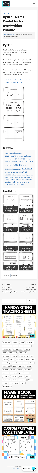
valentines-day (10, 184)
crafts (27, 159)
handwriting (27, 168)
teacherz (8, 466)
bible (21, 346)
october (14, 175)
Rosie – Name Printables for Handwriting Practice (9, 288)
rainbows (13, 179)
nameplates (16, 172)
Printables (6, 13)
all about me (8, 153)
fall (10, 165)
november (8, 175)
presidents (17, 177)
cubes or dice (13, 352)
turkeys (26, 182)
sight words (28, 179)
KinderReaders (16, 363)
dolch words (13, 161)
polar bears (28, 369)
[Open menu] (30, 3)
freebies (17, 164)
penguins (19, 175)
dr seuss (26, 161)
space (6, 182)
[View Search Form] (34, 3)
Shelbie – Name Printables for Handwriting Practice (28, 288)
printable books (26, 177)
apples (20, 153)
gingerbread (9, 169)
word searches (19, 184)
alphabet (15, 153)
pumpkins (7, 179)
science (18, 179)
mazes (6, 172)
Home (6, 34)
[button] (29, 468)
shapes (22, 179)
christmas (27, 156)
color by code (8, 159)
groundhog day (17, 169)
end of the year (23, 356)
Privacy (13, 468)
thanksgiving (13, 182)
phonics (23, 175)
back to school (20, 156)
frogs (24, 165)
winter (23, 383)
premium (11, 177)
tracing (20, 182)
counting (27, 349)
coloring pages (19, 159)
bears (15, 346)
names (23, 172)
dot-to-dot (20, 161)
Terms (18, 468)
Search (31, 301)
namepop (14, 275)
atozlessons (10, 156)
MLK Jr (10, 172)
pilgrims (28, 175)
